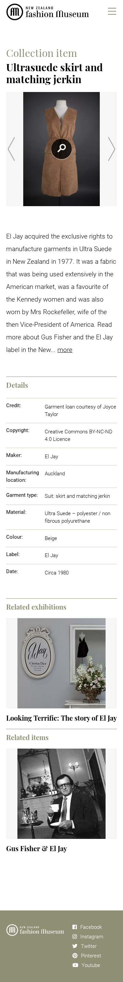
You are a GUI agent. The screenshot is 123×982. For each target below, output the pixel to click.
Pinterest (91, 956)
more (64, 350)
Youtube (91, 965)
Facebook (91, 927)
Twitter (89, 946)
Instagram (91, 937)
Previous (11, 149)
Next (111, 149)
